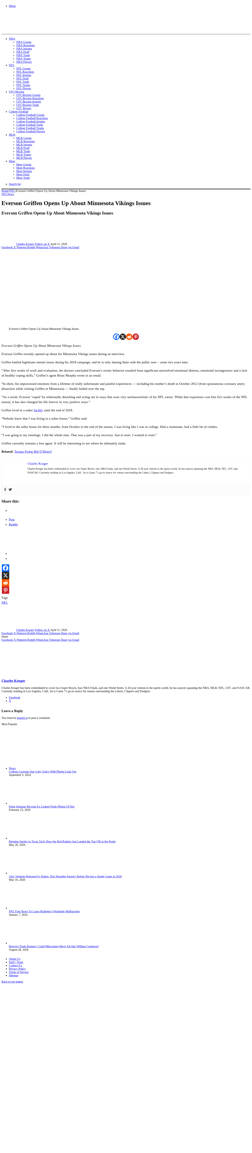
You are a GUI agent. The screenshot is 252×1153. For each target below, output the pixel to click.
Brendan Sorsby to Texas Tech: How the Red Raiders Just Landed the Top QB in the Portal (62, 841)
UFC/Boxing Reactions (30, 98)
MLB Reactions (25, 141)
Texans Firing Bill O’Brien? (33, 451)
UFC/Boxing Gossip (28, 95)
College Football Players (30, 131)
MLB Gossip (24, 138)
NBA (12, 38)
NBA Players (24, 61)
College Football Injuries (30, 121)
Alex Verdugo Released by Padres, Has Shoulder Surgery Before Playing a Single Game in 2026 (65, 876)
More (12, 161)
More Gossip (23, 164)
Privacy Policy (17, 968)
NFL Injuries (23, 75)
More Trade (23, 177)
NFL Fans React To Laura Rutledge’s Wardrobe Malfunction (44, 911)
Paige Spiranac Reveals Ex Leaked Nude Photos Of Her (42, 806)
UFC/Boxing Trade (27, 105)
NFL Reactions (25, 71)
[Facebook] (116, 337)
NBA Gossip (23, 42)
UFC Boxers (23, 108)
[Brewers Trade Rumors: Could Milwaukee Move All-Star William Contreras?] (29, 943)
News (10, 194)
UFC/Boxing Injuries (28, 101)
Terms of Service (19, 972)
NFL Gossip (23, 68)
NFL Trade (22, 81)
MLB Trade (23, 151)
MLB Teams (23, 154)
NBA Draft (22, 52)
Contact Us (15, 965)
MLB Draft (23, 148)
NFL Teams (23, 85)
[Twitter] (10, 490)
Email (50, 1113)
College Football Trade (29, 124)
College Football (18, 111)
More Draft (22, 174)
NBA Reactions (25, 45)
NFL (12, 65)
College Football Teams (30, 128)
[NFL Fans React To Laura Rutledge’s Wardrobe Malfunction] (29, 908)
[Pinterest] (135, 337)
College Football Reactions (32, 118)
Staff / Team (16, 962)
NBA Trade (23, 55)
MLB (12, 134)
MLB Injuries (24, 144)
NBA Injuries (24, 48)
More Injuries (24, 171)
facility (38, 410)
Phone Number (81, 1113)
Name (24, 1113)
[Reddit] (129, 337)
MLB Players (24, 157)
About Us (14, 958)
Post (12, 519)
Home (5, 190)
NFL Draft (22, 78)
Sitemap (13, 975)
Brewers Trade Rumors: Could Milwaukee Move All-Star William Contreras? (54, 946)
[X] (123, 337)
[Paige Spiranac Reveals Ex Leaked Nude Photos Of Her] (29, 803)
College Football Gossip (30, 114)
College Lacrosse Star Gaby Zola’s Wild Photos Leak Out (42, 771)
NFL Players (23, 88)
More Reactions (25, 167)
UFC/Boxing (16, 91)
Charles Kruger (25, 244)
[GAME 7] (17, 27)
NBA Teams (23, 58)
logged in (22, 717)
